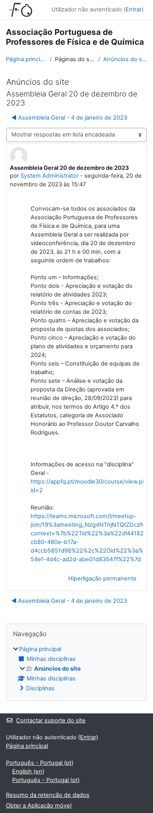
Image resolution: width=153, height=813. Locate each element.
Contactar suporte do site (51, 720)
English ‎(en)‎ (28, 771)
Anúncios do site (125, 59)
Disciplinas (40, 688)
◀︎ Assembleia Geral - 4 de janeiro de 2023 (69, 117)
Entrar (134, 9)
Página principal (26, 59)
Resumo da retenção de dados (47, 794)
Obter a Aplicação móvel (38, 805)
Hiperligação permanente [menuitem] (102, 578)
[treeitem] (76, 669)
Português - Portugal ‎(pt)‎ (39, 762)
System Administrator (49, 175)
